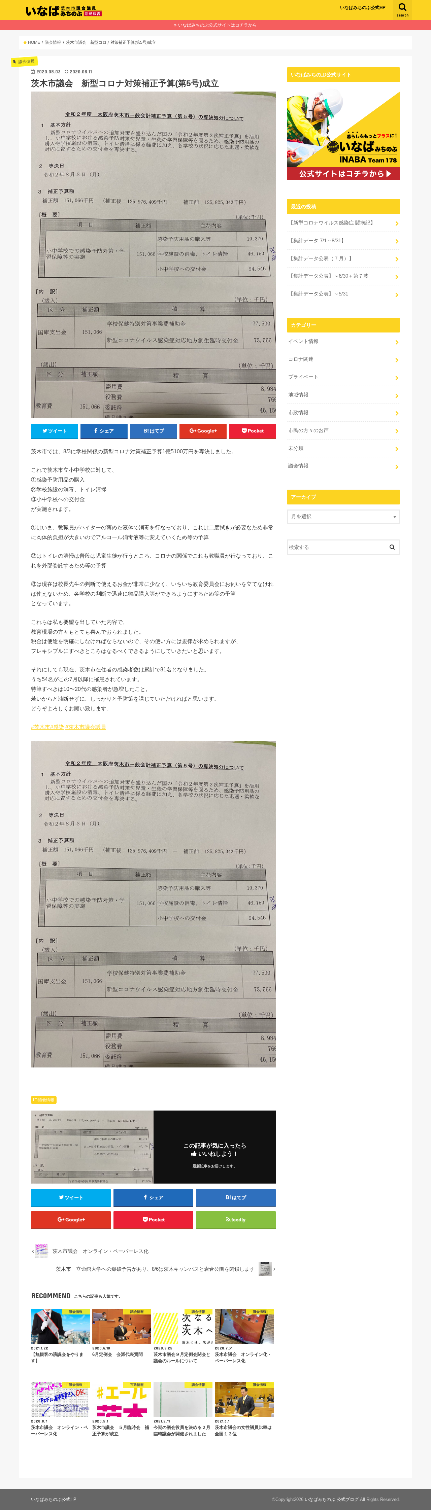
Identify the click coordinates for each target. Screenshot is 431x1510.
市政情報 (298, 412)
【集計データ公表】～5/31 (318, 293)
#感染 (57, 727)
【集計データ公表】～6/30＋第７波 (328, 276)
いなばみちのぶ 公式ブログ (332, 1499)
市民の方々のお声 (308, 430)
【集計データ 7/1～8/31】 (317, 240)
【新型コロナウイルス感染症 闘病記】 (331, 222)
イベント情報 (303, 341)
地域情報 (298, 394)
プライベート (303, 377)
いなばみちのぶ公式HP (363, 7)
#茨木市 (40, 727)
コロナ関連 (300, 359)
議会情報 (46, 1099)
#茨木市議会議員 (85, 727)
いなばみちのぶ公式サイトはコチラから (217, 25)
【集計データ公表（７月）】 (321, 258)
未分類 (295, 448)
